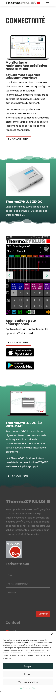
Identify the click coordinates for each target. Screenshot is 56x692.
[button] (51, 634)
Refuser (28, 674)
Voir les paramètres (28, 681)
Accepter (28, 666)
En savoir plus (18, 139)
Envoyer (43, 613)
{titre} (22, 688)
